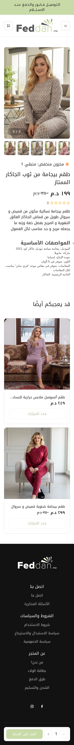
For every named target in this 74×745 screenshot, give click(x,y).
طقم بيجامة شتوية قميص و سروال (38, 506)
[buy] (24, 734)
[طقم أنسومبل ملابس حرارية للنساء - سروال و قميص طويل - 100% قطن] (37, 354)
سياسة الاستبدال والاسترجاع (37, 633)
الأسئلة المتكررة (37, 603)
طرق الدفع (37, 679)
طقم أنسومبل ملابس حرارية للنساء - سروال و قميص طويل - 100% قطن (37, 397)
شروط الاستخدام (37, 624)
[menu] (65, 25)
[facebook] (42, 706)
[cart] (8, 25)
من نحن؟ (37, 662)
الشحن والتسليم (37, 687)
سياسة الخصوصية (37, 641)
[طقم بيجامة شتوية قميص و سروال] (37, 463)
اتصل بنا (37, 595)
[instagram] (32, 706)
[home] (37, 26)
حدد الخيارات (37, 413)
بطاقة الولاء (37, 670)
